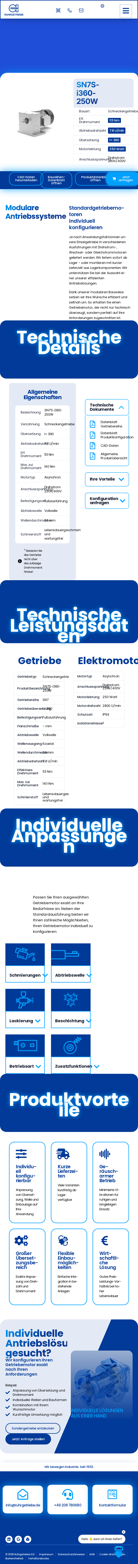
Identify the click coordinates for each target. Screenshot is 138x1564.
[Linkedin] (9, 1539)
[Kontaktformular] (112, 1494)
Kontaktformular (112, 1505)
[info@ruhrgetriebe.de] (22, 1494)
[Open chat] (118, 1551)
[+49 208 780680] (67, 1494)
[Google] (18, 1539)
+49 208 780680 (67, 1505)
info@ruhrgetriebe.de (23, 1505)
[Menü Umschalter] (102, 6)
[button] (126, 11)
